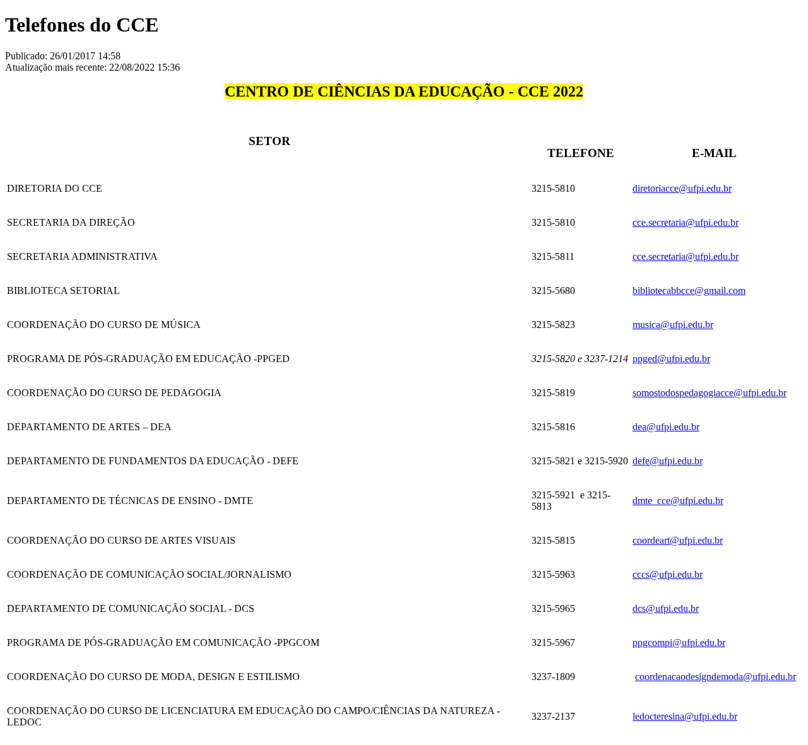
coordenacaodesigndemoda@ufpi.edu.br (715, 676)
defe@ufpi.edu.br (668, 460)
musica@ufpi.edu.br (673, 324)
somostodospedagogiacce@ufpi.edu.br (710, 392)
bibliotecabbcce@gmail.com (689, 290)
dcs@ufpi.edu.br (666, 608)
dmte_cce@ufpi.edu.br (678, 500)
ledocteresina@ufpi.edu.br (685, 716)
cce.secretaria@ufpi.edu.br (686, 222)
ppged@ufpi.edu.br (671, 358)
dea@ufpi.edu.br (666, 426)
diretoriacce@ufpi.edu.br (682, 188)
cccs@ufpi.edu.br (668, 574)
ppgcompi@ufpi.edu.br (679, 642)
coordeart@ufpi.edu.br (678, 540)
